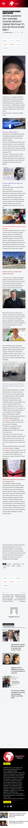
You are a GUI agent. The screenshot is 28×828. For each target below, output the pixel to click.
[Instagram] (8, 806)
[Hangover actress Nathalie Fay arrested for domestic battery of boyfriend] (14, 658)
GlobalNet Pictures (8, 32)
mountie (13, 565)
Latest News (12, 11)
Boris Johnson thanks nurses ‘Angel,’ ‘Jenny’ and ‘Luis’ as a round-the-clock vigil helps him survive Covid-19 (8, 598)
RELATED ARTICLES (8, 624)
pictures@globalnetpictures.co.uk (11, 800)
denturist (9, 564)
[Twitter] (11, 806)
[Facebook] (5, 806)
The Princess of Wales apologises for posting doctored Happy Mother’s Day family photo (18, 694)
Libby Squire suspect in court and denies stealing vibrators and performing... (17, 815)
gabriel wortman (16, 564)
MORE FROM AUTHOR (9, 626)
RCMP (4, 567)
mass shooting (6, 565)
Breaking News (7, 9)
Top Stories (5, 13)
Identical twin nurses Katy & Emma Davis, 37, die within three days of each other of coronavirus (19, 598)
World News (10, 13)
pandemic (19, 565)
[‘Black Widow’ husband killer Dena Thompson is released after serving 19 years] (14, 635)
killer (23, 564)
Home (2, 9)
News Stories (17, 11)
